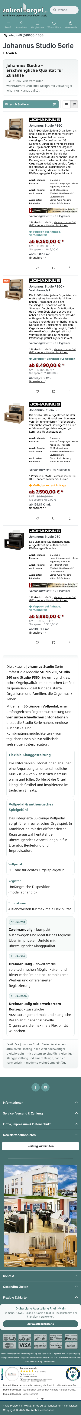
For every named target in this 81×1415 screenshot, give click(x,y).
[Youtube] (45, 1087)
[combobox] (64, 10)
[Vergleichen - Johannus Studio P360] (54, 267)
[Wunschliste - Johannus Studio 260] (37, 642)
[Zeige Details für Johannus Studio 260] (14, 540)
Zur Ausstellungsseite (40, 1323)
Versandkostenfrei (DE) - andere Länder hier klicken (52, 224)
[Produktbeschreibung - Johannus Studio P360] (70, 267)
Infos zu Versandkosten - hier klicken (55, 1405)
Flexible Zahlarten (15, 1297)
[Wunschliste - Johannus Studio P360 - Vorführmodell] (37, 391)
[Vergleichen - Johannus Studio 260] (54, 642)
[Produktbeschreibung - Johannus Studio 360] (70, 518)
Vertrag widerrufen (41, 1146)
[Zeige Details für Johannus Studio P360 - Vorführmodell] (14, 289)
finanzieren (37, 257)
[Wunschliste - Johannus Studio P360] (37, 267)
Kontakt (8, 1276)
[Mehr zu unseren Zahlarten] (40, 1341)
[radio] (66, 104)
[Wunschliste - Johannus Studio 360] (37, 518)
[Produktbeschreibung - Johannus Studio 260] (70, 642)
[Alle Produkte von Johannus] (45, 120)
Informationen (13, 1102)
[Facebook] (35, 1087)
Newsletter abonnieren (19, 1135)
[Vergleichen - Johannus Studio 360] (54, 518)
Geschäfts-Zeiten (15, 1287)
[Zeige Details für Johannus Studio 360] (14, 413)
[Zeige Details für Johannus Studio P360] (14, 129)
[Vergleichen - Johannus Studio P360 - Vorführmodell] (54, 391)
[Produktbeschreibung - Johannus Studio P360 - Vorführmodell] (70, 391)
